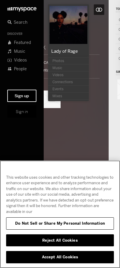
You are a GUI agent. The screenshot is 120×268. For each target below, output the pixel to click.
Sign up (22, 95)
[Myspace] (21, 7)
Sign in (22, 111)
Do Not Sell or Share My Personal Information (60, 223)
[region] (60, 214)
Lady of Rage (64, 51)
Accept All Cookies (60, 257)
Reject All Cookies (59, 240)
